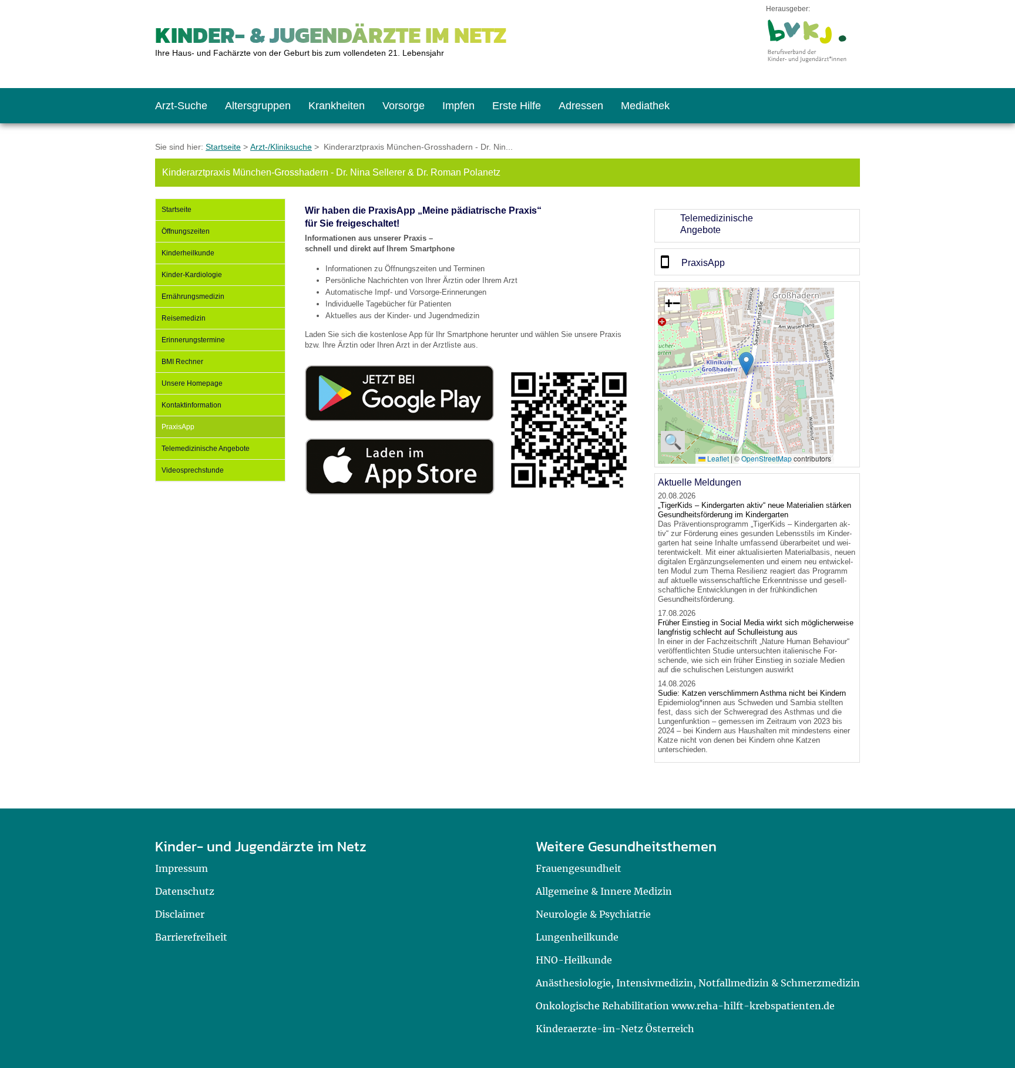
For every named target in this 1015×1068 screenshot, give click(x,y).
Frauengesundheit (578, 868)
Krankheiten (336, 106)
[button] (746, 364)
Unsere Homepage (192, 383)
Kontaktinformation (191, 405)
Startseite (223, 146)
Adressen (581, 106)
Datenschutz (184, 891)
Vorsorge (403, 106)
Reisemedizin (184, 318)
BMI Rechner (182, 362)
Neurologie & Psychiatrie (593, 914)
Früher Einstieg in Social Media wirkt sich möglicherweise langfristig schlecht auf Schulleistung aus (755, 627)
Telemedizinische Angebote (206, 448)
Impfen (458, 106)
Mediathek (645, 106)
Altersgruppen (258, 106)
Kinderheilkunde (188, 253)
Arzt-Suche (181, 106)
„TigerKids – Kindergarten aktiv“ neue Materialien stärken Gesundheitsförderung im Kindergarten (754, 510)
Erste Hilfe (516, 106)
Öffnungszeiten (186, 231)
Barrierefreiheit (191, 937)
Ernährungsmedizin (193, 296)
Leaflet (717, 458)
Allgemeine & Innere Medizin (604, 891)
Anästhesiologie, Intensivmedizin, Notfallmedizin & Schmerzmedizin (698, 983)
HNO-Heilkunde (574, 960)
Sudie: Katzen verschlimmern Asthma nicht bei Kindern (752, 693)
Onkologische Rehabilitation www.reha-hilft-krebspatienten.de (685, 1006)
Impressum (181, 868)
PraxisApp (178, 427)
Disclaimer (179, 914)
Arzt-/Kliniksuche (281, 146)
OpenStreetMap (766, 458)
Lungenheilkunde (577, 937)
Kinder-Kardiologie (192, 275)
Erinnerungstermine (193, 340)
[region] (757, 225)
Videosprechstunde (193, 470)
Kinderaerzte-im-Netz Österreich (615, 1029)
